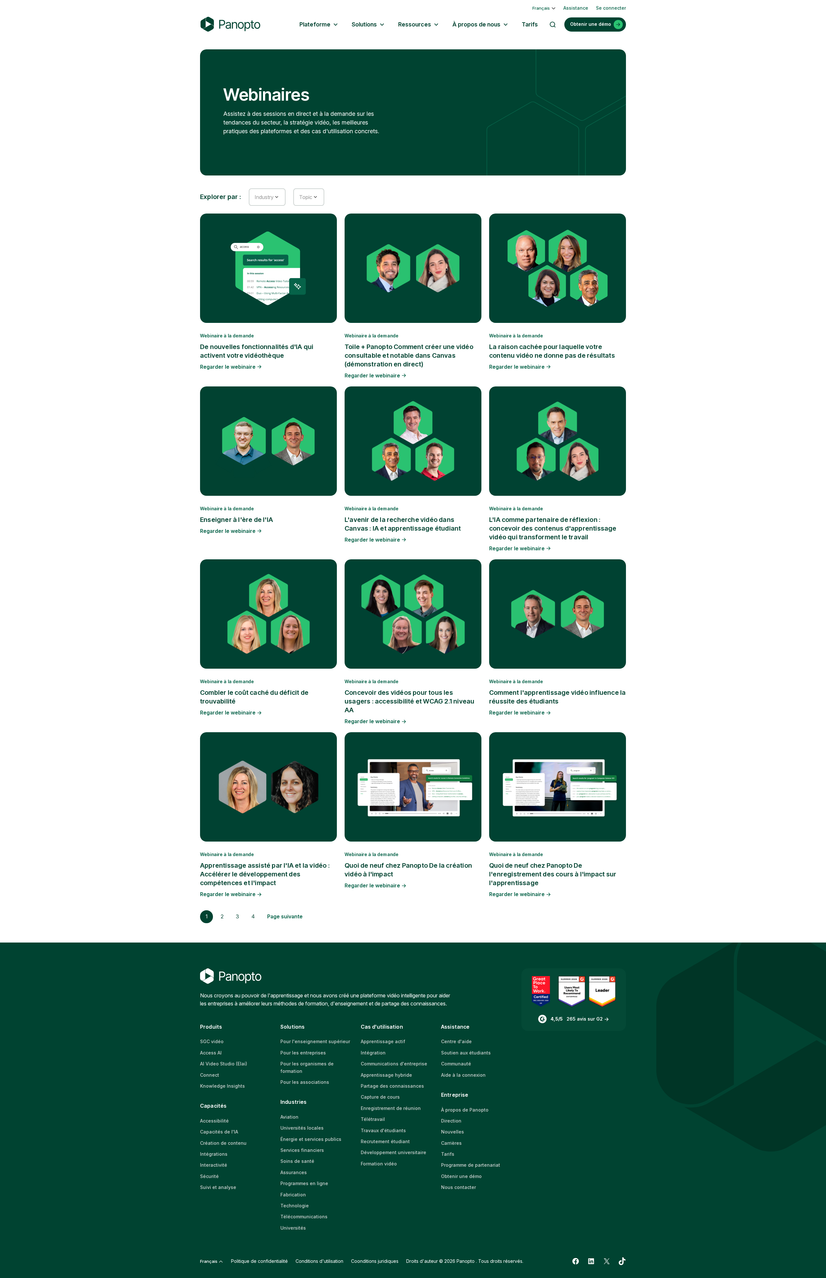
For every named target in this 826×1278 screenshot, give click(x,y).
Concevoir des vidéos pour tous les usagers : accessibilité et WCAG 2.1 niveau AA (409, 701)
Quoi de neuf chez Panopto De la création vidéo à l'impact (408, 870)
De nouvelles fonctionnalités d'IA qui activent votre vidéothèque (256, 351)
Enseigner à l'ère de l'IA (236, 520)
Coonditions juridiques (374, 1261)
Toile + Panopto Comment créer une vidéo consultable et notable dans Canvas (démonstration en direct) (409, 355)
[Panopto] (230, 24)
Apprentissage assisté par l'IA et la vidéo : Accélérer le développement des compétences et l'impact (265, 874)
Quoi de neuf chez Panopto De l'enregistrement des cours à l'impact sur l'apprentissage (552, 874)
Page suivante (285, 916)
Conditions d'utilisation (319, 1261)
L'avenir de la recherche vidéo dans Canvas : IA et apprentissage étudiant (403, 524)
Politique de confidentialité (259, 1261)
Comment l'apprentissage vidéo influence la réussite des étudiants (557, 697)
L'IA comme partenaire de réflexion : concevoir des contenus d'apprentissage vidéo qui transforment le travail (553, 528)
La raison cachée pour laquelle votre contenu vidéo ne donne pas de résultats (552, 351)
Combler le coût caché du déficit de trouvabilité (254, 697)
